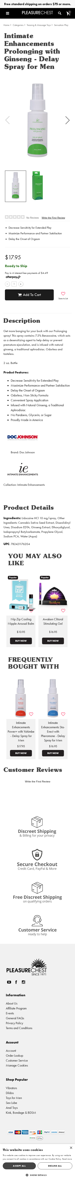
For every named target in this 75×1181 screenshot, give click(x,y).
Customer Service (17, 1060)
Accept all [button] (19, 1165)
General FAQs (15, 1018)
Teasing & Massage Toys (39, 25)
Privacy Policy (14, 1023)
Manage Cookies (17, 1065)
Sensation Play (61, 25)
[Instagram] (23, 982)
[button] (13, 13)
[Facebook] (16, 982)
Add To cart (32, 294)
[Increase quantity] (20, 284)
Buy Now (21, 640)
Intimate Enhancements (31, 484)
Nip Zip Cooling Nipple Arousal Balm (21, 621)
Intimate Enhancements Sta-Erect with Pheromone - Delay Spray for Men (53, 731)
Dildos (10, 1093)
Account (11, 1050)
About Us (11, 1003)
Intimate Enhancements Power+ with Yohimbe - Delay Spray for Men (21, 731)
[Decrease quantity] (7, 284)
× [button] (71, 1148)
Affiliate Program (16, 1008)
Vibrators (11, 1088)
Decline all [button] (55, 1165)
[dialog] (37, 1162)
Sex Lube (11, 1103)
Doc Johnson (27, 452)
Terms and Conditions (19, 1028)
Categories (18, 25)
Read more (67, 1159)
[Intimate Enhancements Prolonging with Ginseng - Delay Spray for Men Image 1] (37, 120)
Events (10, 1013)
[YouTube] (9, 982)
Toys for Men (14, 1098)
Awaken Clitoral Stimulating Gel (53, 621)
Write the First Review (53, 217)
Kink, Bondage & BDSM (21, 1112)
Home (6, 25)
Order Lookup (14, 1055)
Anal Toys (12, 1108)
